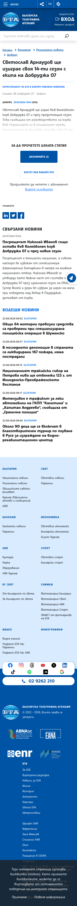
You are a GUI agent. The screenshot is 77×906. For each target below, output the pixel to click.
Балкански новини (14, 526)
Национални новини (15, 478)
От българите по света (18, 593)
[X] (55, 665)
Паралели (47, 483)
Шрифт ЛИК (30, 823)
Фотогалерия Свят (53, 599)
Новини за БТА (31, 780)
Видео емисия (11, 638)
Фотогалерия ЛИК (53, 604)
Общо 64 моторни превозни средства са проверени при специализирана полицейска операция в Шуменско (38, 328)
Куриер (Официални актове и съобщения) (16, 499)
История (28, 791)
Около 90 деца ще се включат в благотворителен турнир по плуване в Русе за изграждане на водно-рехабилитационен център (37, 433)
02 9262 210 (42, 681)
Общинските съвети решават (16, 490)
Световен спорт (52, 557)
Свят (44, 469)
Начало (7, 50)
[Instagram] (22, 665)
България (24, 50)
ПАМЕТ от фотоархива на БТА (56, 617)
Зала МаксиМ (30, 834)
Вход (68, 19)
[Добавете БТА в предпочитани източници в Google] (63, 672)
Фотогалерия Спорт (54, 609)
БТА (24, 763)
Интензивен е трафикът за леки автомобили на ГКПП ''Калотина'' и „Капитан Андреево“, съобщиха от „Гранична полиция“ (35, 405)
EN (50, 4)
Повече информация (49, 897)
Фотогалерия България (56, 593)
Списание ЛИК (31, 839)
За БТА (26, 770)
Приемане (19, 897)
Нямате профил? (64, 24)
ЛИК (5, 548)
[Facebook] (11, 665)
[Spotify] (30, 672)
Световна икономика (55, 526)
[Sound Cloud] (47, 672)
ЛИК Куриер (9, 573)
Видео (7, 629)
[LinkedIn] (66, 665)
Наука (6, 562)
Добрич (12, 55)
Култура (7, 557)
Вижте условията (39, 189)
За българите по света (17, 599)
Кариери (27, 802)
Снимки (47, 584)
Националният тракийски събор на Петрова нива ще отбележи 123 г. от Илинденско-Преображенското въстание (37, 378)
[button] (42, 4)
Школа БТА (29, 807)
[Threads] (33, 665)
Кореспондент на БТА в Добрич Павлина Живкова (33, 86)
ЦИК (5, 506)
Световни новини (52, 478)
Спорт (45, 548)
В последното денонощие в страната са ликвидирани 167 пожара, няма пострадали (37, 352)
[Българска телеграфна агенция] (10, 712)
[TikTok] (14, 672)
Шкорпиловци (31, 812)
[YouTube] (44, 665)
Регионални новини (50, 50)
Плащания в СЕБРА (34, 855)
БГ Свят (8, 584)
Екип (25, 845)
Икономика (50, 517)
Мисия (26, 786)
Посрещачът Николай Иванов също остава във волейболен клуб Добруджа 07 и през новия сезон (35, 246)
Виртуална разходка (35, 775)
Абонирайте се (39, 156)
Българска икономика (55, 531)
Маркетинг (29, 829)
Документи (29, 796)
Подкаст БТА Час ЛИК (16, 652)
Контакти (29, 850)
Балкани (9, 517)
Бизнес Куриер (50, 537)
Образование (10, 568)
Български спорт (52, 562)
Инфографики (52, 629)
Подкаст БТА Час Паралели (13, 645)
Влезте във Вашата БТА (39, 172)
